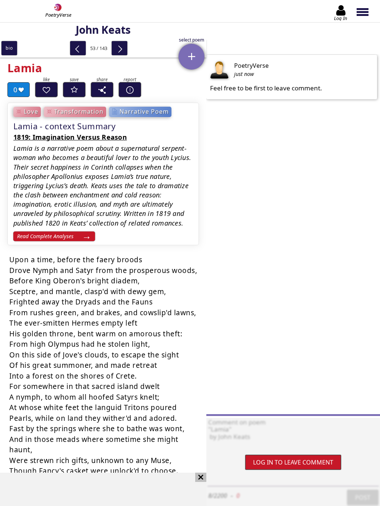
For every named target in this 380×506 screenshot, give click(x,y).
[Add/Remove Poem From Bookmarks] (74, 89)
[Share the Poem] (102, 89)
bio (9, 48)
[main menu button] (366, 11)
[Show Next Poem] (119, 48)
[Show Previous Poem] (78, 48)
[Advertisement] (95, 489)
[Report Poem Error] (130, 89)
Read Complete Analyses (45, 236)
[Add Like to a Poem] (46, 89)
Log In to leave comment (293, 462)
